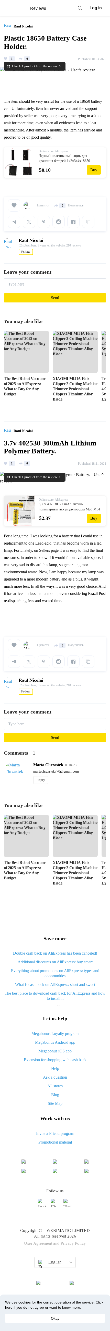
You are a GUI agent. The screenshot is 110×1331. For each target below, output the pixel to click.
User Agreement (38, 1243)
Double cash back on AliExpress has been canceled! (55, 953)
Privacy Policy (73, 1243)
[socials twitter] (67, 1205)
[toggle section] (58, 1005)
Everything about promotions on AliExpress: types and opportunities (55, 973)
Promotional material (55, 1142)
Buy (93, 170)
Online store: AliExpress (53, 151)
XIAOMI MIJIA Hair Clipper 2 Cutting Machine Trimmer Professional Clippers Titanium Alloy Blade (75, 388)
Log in (96, 8)
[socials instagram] (42, 1205)
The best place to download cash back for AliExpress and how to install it (55, 996)
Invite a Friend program (55, 1133)
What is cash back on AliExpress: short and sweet (55, 984)
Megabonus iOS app (55, 1051)
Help (55, 1068)
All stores (55, 1086)
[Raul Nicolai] (9, 26)
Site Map (55, 1103)
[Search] (80, 8)
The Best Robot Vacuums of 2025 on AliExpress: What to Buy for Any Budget (25, 386)
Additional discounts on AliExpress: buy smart (55, 962)
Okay (55, 1318)
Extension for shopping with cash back (55, 1060)
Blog (55, 1094)
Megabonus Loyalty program (55, 1033)
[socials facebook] (55, 1205)
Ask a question (55, 1077)
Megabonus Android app (55, 1042)
